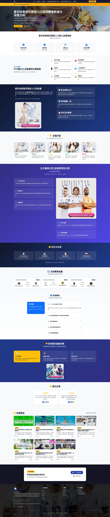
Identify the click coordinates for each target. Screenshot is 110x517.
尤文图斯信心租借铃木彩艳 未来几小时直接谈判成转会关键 (23, 453)
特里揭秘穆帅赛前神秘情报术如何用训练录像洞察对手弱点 (44, 453)
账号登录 (93, 1)
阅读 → (31, 436)
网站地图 (64, 493)
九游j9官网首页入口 (81, 493)
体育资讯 (43, 1)
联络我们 (75, 1)
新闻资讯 (38, 1)
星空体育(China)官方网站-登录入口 (57, 513)
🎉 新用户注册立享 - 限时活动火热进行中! (44, 4)
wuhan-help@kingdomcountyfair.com (22, 500)
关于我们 (43, 497)
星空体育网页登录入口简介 (66, 1)
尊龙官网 (79, 490)
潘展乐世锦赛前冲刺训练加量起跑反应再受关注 (65, 430)
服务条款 (64, 491)
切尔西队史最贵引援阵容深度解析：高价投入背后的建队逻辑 (65, 453)
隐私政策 (64, 490)
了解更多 (28, 26)
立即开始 (19, 26)
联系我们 (43, 499)
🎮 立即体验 (77, 472)
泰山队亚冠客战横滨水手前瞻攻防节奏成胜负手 (23, 430)
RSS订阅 (65, 495)
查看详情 (77, 476)
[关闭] (95, 4)
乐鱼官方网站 (80, 491)
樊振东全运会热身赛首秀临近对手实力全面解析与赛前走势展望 (86, 430)
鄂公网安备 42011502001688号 (60, 514)
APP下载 (43, 491)
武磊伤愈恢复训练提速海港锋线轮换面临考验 (44, 430)
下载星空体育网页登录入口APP (53, 1)
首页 (34, 1)
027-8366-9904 (18, 501)
